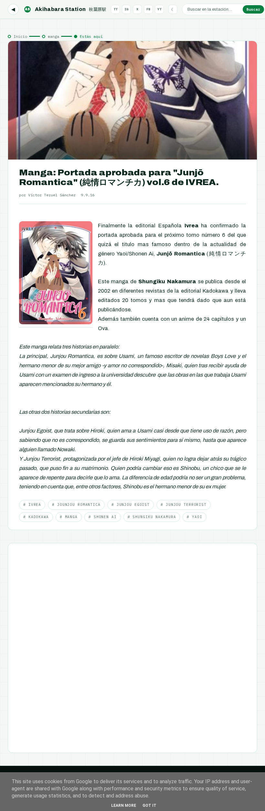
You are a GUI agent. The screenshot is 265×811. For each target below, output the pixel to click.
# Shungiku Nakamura (152, 517)
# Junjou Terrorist (184, 504)
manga (53, 36)
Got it (149, 805)
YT (159, 9)
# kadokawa (36, 517)
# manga (69, 517)
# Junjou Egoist (130, 504)
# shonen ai (103, 517)
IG (126, 9)
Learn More (123, 805)
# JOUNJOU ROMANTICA (76, 504)
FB (148, 9)
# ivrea (32, 504)
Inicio (20, 36)
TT (115, 9)
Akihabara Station (65, 9)
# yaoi (194, 517)
